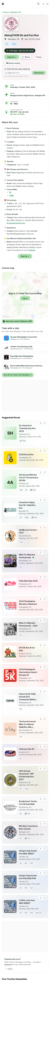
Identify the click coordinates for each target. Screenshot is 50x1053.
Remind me (39, 73)
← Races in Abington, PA (11, 12)
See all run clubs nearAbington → (18, 375)
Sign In (25, 298)
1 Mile (14, 44)
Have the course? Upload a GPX (19, 321)
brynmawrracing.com (16, 223)
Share (27, 57)
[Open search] (38, 4)
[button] (19, 113)
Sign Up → (11, 57)
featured (8, 964)
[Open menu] (45, 3)
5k (10, 192)
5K (7, 44)
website (32, 250)
